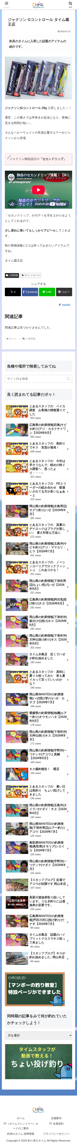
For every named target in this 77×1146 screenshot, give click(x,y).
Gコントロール (32, 275)
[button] (64, 292)
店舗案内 (56, 1118)
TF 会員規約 (56, 1123)
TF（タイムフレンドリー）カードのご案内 (20, 1126)
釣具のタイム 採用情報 (20, 1133)
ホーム (21, 1118)
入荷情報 (13, 275)
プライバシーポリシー (56, 1133)
